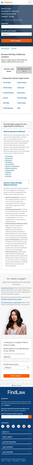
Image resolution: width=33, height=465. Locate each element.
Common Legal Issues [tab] (9, 70)
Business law (9, 158)
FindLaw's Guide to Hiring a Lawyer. (11, 299)
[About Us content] (30, 432)
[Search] (30, 2)
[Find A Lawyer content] (30, 437)
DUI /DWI (6, 103)
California (13, 48)
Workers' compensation (12, 166)
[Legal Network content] (30, 452)
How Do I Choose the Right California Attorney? (13, 184)
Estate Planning (8, 108)
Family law (8, 172)
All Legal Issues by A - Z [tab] (24, 70)
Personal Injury (22, 98)
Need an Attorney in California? (14, 131)
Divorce (5, 98)
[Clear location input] (30, 34)
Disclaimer (16, 460)
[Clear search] (27, 367)
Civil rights (8, 176)
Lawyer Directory (5, 48)
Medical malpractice (11, 168)
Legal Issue (4, 23)
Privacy (9, 460)
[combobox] (16, 26)
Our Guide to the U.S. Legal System (11, 302)
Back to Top (17, 385)
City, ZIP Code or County (8, 31)
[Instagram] (18, 426)
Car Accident (7, 82)
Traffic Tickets (21, 103)
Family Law (20, 87)
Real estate (8, 160)
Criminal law (9, 156)
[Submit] (30, 416)
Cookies (23, 460)
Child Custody (7, 87)
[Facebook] (2, 426)
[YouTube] (8, 426)
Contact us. (7, 405)
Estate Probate (21, 82)
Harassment (21, 93)
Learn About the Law (7, 288)
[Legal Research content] (30, 447)
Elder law (8, 174)
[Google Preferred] (29, 426)
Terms (3, 460)
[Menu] (2, 2)
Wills (18, 108)
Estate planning (9, 170)
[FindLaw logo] (9, 2)
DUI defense (9, 162)
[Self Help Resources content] (30, 442)
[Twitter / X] (13, 426)
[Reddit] (23, 426)
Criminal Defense (8, 93)
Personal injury (9, 164)
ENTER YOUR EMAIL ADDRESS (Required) (12, 413)
